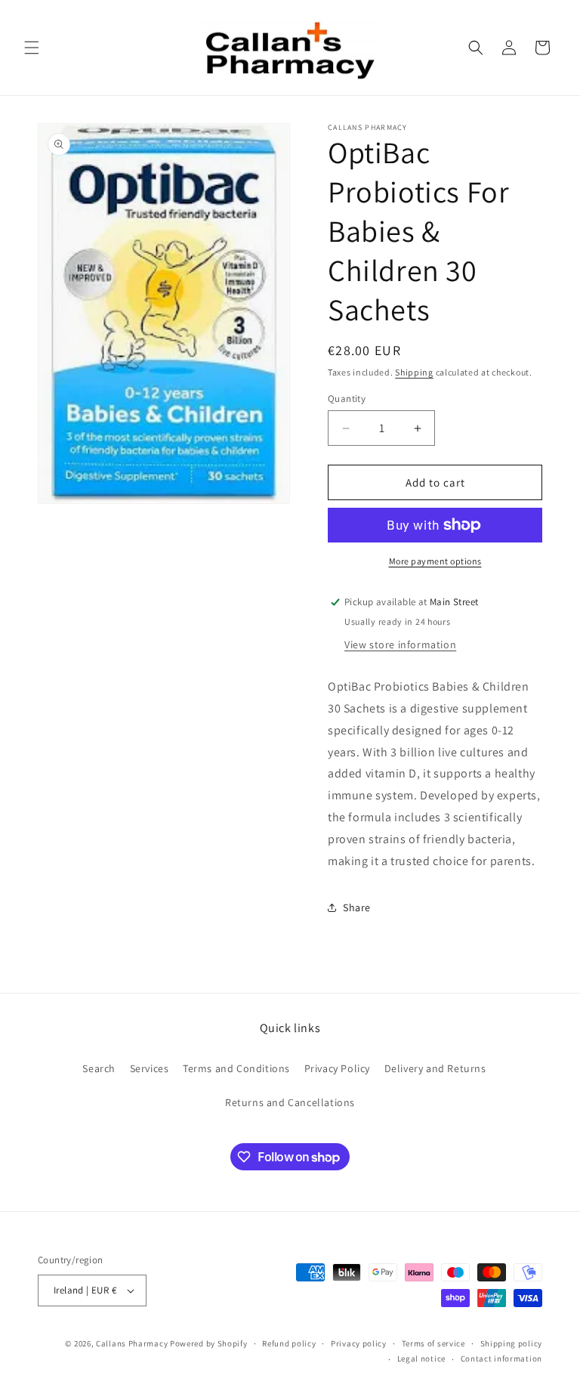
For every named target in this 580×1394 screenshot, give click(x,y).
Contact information (501, 1358)
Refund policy (289, 1343)
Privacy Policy (337, 1068)
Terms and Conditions (236, 1068)
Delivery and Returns (435, 1068)
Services (149, 1068)
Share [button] (357, 907)
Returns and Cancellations (290, 1102)
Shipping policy (511, 1343)
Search (99, 1068)
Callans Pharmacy (132, 1343)
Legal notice (421, 1358)
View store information (400, 644)
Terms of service (433, 1343)
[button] (31, 47)
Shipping (414, 372)
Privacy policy (359, 1343)
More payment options (435, 561)
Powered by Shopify (209, 1343)
